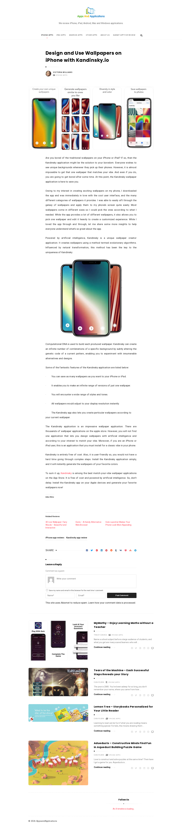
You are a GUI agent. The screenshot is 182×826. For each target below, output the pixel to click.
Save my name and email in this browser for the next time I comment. (76, 590)
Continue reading (102, 647)
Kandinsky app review (76, 538)
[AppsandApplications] (91, 12)
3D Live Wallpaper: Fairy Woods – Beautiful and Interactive (56, 525)
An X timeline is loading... (124, 809)
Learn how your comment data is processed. (112, 602)
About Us (105, 35)
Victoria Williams (62, 72)
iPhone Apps (47, 35)
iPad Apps (61, 35)
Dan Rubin (99, 682)
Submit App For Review (124, 35)
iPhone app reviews (55, 538)
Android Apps (75, 35)
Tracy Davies (100, 635)
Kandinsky (66, 473)
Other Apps (91, 35)
